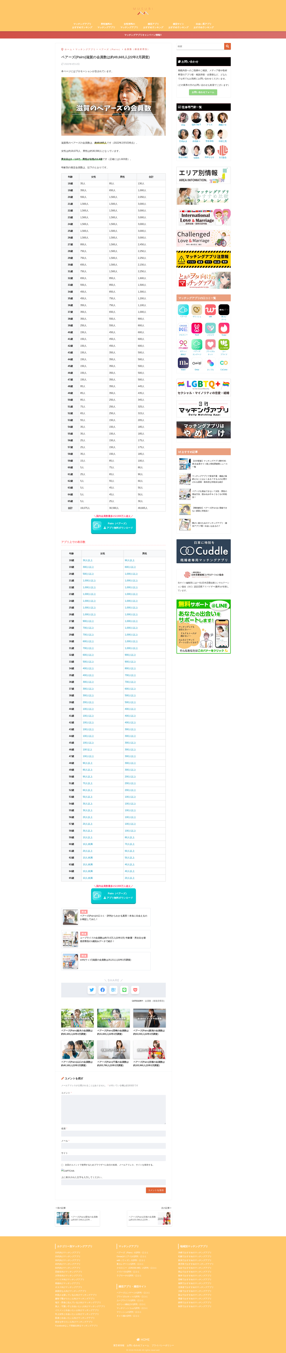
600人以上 (130, 567)
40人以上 (130, 864)
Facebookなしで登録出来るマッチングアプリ (76, 1325)
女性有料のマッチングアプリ (129, 26)
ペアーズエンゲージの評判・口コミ (133, 1292)
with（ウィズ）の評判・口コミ (131, 1260)
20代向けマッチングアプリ (67, 1256)
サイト (64, 1153)
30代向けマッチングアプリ (67, 1260)
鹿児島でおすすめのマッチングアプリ (196, 1264)
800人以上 (130, 668)
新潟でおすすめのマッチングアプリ (195, 1260)
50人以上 (88, 796)
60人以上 (88, 790)
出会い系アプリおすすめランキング (204, 26)
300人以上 (88, 567)
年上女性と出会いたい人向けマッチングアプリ (77, 1314)
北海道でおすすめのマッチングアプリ (196, 1287)
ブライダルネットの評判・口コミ (132, 1296)
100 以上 (87, 749)
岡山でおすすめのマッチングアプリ (195, 1271)
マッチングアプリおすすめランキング (82, 26)
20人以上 (88, 817)
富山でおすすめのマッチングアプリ (195, 1295)
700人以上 (88, 627)
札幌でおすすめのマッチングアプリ (195, 1256)
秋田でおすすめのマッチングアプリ (195, 1306)
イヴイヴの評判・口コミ (128, 1271)
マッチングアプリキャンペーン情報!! (143, 35)
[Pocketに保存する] (135, 990)
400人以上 (88, 668)
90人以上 (130, 560)
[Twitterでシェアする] (92, 990)
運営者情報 (118, 1345)
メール (65, 1141)
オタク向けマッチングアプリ (68, 1287)
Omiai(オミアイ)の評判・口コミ (132, 1256)
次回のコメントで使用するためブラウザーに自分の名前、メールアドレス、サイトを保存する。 (110, 1165)
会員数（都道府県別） (155, 1001)
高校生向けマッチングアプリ (68, 1271)
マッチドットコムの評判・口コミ (132, 1308)
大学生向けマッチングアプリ (68, 1275)
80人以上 (88, 769)
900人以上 (88, 621)
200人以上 (88, 702)
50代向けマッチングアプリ (67, 1268)
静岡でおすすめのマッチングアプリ (195, 1302)
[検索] (227, 46)
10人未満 (88, 844)
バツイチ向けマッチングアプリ (69, 1279)
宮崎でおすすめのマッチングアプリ (195, 1279)
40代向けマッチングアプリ (67, 1264)
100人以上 (88, 709)
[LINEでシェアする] (124, 990)
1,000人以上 (131, 573)
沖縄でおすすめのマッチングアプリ (195, 1252)
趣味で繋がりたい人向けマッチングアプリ (75, 1298)
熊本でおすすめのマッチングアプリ (195, 1275)
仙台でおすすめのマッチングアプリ (195, 1268)
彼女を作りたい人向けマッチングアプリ (74, 1322)
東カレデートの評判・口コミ (130, 1264)
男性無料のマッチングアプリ (106, 26)
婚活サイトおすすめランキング (178, 26)
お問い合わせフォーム (203, 92)
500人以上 (88, 573)
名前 (64, 1128)
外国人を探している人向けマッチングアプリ (76, 1295)
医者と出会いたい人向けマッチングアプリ (75, 1318)
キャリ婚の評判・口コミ (128, 1316)
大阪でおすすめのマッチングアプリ (195, 1291)
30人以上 (88, 560)
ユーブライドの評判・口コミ (130, 1300)
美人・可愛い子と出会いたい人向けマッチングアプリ (80, 1306)
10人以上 (88, 837)
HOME (145, 1339)
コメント (66, 1093)
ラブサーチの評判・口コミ (129, 1275)
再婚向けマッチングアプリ (67, 1283)
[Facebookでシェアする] (102, 990)
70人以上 (88, 783)
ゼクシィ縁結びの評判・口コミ (131, 1304)
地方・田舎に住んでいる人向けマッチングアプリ (78, 1302)
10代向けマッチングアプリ (67, 1252)
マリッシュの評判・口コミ (129, 1312)
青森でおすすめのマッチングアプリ (195, 1298)
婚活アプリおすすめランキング (153, 26)
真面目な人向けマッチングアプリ (70, 1291)
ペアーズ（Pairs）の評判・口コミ (133, 1252)
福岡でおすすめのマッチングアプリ (195, 1283)
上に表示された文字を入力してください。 (82, 1177)
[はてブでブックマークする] (113, 990)
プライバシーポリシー (163, 1345)
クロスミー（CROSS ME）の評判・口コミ (137, 1268)
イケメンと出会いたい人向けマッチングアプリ (77, 1310)
